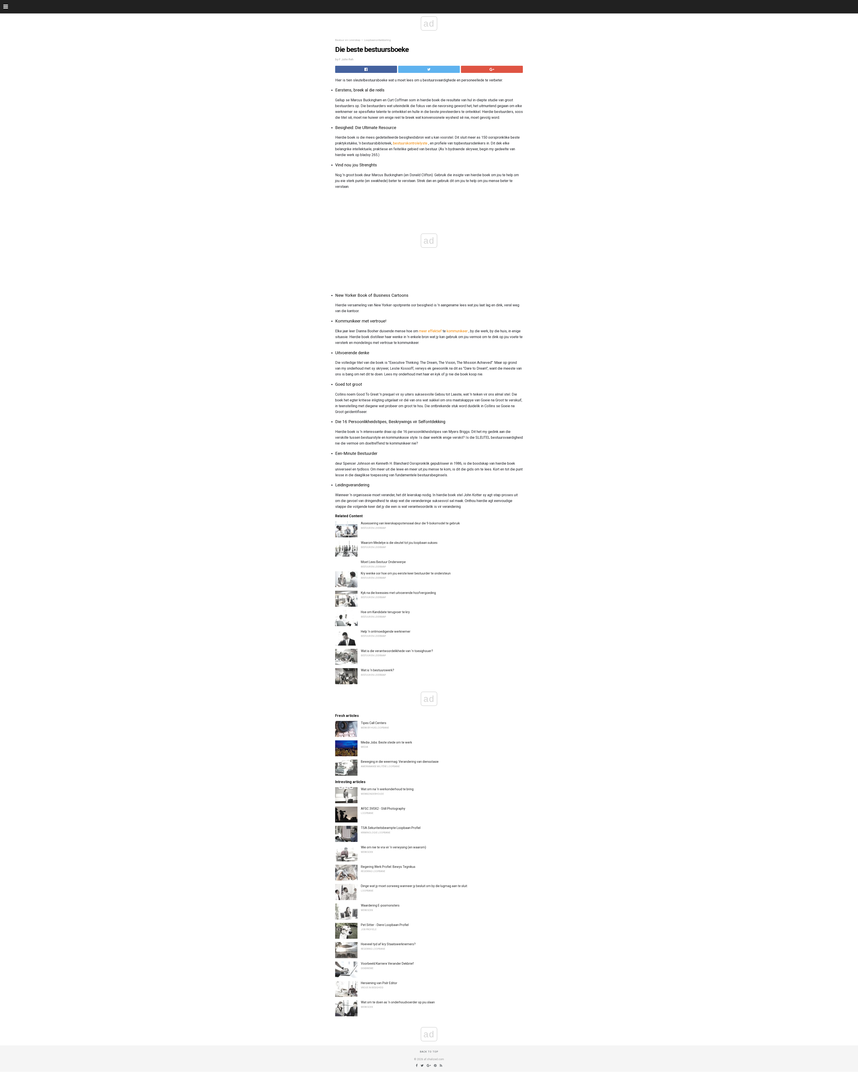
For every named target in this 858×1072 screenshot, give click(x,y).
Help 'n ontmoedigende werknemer (385, 631)
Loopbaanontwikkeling (377, 40)
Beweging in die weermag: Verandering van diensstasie (400, 761)
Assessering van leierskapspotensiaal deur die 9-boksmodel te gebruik (410, 523)
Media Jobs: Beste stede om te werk (386, 742)
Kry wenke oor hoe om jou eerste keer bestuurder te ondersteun (406, 573)
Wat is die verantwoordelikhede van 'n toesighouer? (397, 651)
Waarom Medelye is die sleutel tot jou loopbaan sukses (399, 542)
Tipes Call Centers (373, 723)
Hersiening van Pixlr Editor (379, 983)
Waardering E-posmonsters (380, 905)
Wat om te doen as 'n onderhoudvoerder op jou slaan (398, 1002)
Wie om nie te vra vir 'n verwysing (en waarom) (393, 847)
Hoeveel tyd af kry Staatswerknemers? (388, 944)
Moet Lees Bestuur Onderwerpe (383, 562)
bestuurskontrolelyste (410, 143)
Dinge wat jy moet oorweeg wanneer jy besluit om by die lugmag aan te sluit (414, 886)
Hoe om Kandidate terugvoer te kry (385, 612)
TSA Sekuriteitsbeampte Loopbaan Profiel (391, 828)
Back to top (429, 1051)
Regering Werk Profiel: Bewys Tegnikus (388, 867)
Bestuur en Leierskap (347, 40)
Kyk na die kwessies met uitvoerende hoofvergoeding (398, 593)
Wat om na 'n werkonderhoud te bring (387, 789)
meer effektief (430, 331)
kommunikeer (457, 331)
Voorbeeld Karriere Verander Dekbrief (387, 963)
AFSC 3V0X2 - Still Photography (383, 808)
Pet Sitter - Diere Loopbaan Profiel (385, 925)
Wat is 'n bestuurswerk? (377, 670)
